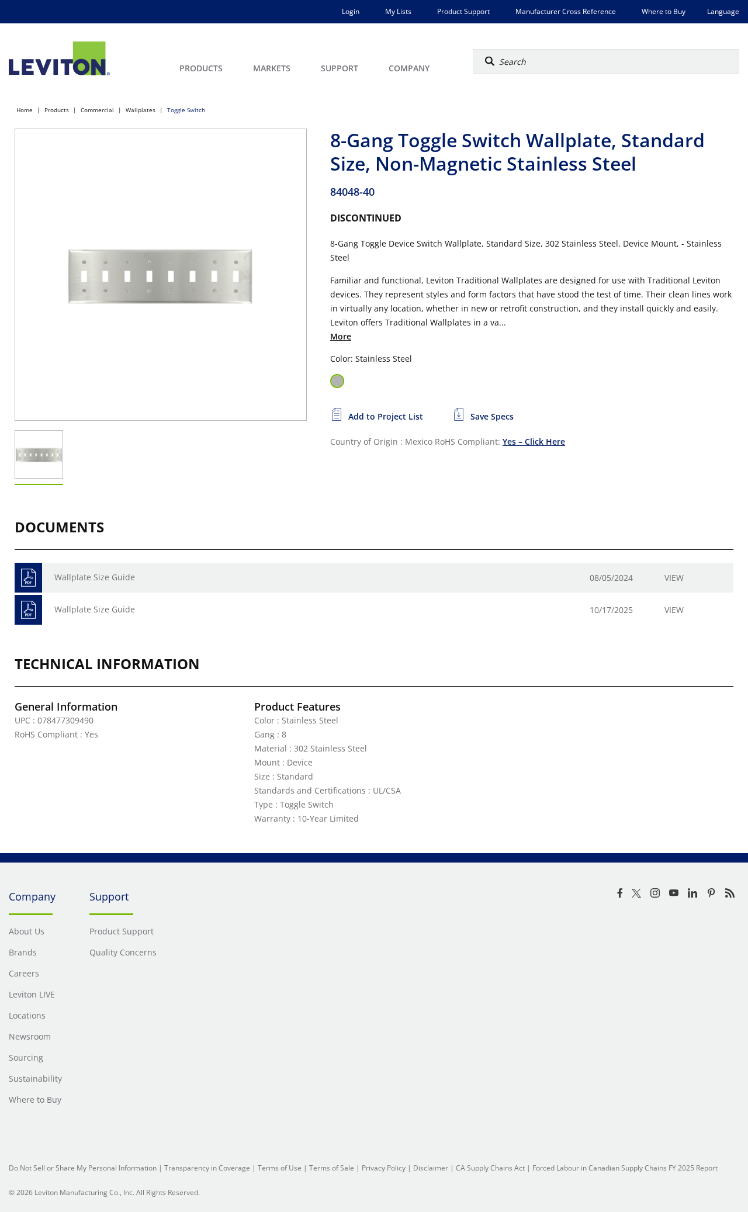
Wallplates (140, 110)
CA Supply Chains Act (490, 1168)
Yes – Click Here (534, 441)
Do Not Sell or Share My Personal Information (83, 1168)
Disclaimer (430, 1168)
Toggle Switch (186, 110)
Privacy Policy (384, 1168)
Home (24, 110)
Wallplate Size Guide (94, 577)
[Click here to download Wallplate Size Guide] (28, 578)
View (674, 577)
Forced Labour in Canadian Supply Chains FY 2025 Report (625, 1168)
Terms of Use (280, 1168)
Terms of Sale (331, 1168)
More (340, 336)
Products (56, 110)
